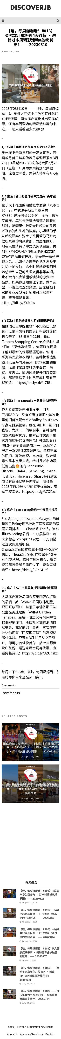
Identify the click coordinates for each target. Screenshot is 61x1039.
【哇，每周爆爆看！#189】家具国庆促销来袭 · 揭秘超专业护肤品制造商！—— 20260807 (39, 952)
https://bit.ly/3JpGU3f (29, 569)
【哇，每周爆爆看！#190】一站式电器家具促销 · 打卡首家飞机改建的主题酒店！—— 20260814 (39, 933)
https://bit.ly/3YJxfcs (18, 302)
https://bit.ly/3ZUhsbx (40, 653)
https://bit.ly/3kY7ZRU (33, 382)
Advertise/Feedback (31, 1034)
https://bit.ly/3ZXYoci (39, 491)
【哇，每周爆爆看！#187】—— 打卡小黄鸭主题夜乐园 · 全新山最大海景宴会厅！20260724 (39, 995)
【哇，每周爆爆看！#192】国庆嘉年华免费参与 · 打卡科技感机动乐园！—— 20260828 (39, 894)
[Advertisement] (30, 843)
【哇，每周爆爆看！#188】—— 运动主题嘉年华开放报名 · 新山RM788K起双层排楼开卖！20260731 (39, 973)
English (49, 1034)
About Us (12, 1034)
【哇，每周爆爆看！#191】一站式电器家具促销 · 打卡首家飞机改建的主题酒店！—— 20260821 (30, 788)
